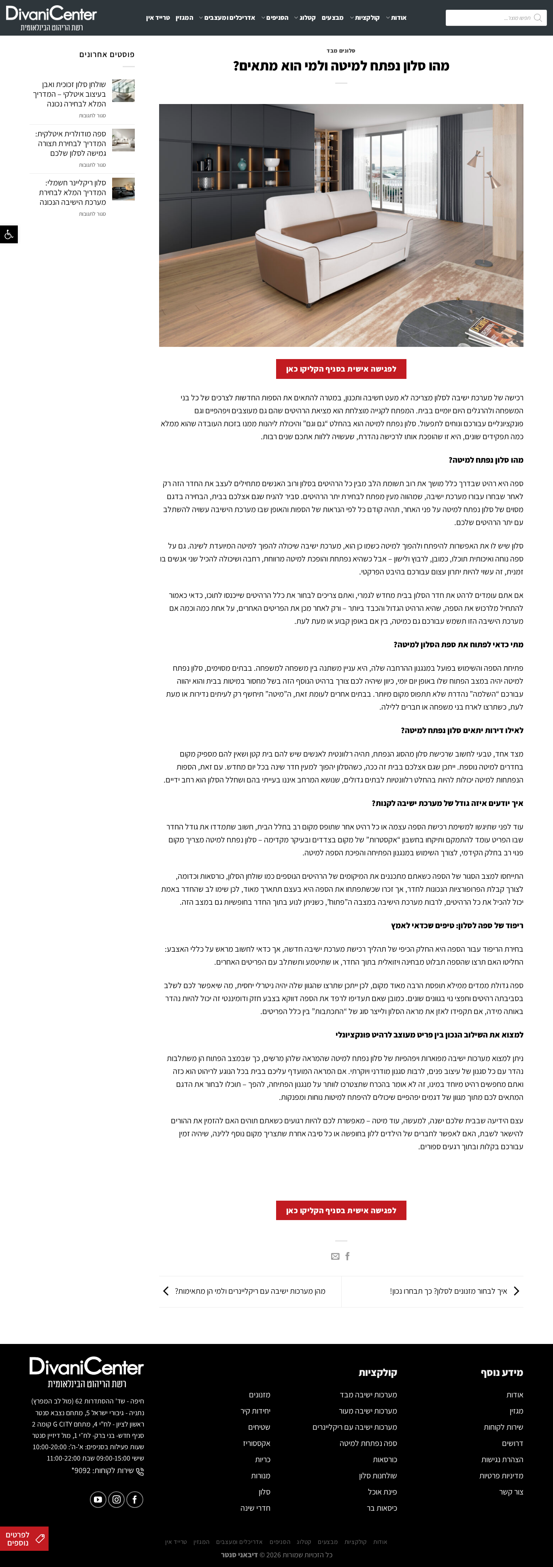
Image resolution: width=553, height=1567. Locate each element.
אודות (399, 17)
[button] (9, 234)
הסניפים (277, 17)
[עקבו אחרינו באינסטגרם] (116, 1499)
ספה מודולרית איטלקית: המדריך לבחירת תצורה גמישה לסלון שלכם (70, 143)
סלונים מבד (341, 50)
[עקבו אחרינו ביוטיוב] (98, 1499)
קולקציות (367, 17)
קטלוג (308, 17)
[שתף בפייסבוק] (347, 1256)
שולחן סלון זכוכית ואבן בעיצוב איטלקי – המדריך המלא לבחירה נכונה (69, 93)
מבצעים (333, 17)
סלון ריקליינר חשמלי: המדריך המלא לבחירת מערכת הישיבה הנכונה (72, 192)
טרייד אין (158, 17)
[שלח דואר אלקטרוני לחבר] (335, 1256)
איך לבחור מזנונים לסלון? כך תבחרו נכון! (449, 1291)
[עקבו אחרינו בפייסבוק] (134, 1499)
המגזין (184, 17)
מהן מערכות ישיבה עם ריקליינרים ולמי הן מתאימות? (249, 1291)
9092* (81, 1470)
